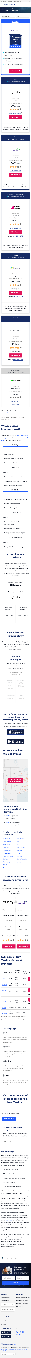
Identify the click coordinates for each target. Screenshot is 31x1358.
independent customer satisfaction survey (17, 413)
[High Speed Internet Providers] (9, 4)
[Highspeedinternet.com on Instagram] (23, 1332)
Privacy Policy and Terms (21, 1349)
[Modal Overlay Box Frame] (15, 1275)
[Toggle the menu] (28, 4)
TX (7, 1258)
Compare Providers (5, 1297)
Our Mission (19, 1323)
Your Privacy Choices (7, 1350)
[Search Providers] (13, 1304)
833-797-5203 (18, 297)
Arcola (18, 865)
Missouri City (21, 838)
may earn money (6, 1)
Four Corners (7, 850)
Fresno (19, 862)
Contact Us (18, 1326)
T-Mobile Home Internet (4, 992)
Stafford (5, 859)
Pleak (18, 844)
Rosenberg (6, 862)
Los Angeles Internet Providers (23, 1297)
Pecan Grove (7, 841)
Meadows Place (8, 856)
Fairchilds (19, 850)
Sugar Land (6, 844)
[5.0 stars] (20, 109)
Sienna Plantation (22, 859)
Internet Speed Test (5, 1320)
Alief (18, 841)
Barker (18, 853)
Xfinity (7, 816)
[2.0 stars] (13, 109)
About (17, 1320)
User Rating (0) (15, 401)
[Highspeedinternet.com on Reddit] (17, 1335)
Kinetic (8, 822)
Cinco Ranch (21, 847)
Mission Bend (7, 853)
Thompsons (6, 868)
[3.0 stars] (15, 109)
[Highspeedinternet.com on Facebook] (17, 1332)
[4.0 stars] (18, 109)
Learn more (15, 404)
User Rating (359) (15, 170)
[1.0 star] (11, 109)
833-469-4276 (18, 236)
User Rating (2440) (15, 113)
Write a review (9, 1118)
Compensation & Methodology (8, 1349)
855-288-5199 (18, 359)
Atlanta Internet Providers (22, 1314)
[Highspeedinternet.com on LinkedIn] (20, 1335)
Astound (4, 984)
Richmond (6, 847)
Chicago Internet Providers (22, 1300)
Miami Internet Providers (21, 1311)
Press (17, 1328)
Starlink (4, 1007)
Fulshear (19, 856)
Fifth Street (6, 865)
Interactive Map (15, 780)
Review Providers (5, 1300)
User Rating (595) (15, 228)
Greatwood (6, 838)
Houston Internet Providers (22, 1303)
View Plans (13, 71)
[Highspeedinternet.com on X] (20, 1332)
